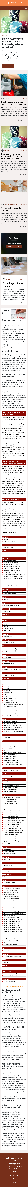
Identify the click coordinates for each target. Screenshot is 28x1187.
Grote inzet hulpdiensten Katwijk (11, 824)
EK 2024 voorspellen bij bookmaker (12, 968)
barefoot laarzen (7, 849)
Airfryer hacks (7, 750)
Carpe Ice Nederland (9, 851)
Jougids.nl (6, 686)
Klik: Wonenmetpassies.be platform (12, 842)
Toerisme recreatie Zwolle (10, 572)
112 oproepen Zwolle (9, 700)
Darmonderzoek (7, 657)
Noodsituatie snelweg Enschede (11, 896)
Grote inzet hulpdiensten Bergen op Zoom (14, 820)
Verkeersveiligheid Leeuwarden (11, 745)
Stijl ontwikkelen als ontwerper (11, 721)
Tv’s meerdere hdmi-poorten (10, 906)
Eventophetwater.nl (8, 708)
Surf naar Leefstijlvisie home (10, 582)
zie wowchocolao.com (9, 636)
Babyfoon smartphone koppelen (11, 902)
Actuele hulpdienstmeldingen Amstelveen (13, 935)
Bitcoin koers (7, 599)
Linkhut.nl (6, 683)
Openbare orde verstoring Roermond (12, 836)
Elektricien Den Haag (9, 663)
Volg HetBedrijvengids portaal (11, 762)
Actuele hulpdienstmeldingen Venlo (12, 927)
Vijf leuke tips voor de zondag (11, 209)
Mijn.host (6, 962)
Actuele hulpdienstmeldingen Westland (13, 919)
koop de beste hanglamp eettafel (11, 770)
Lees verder (8, 66)
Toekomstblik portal (8, 844)
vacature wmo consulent (9, 541)
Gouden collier (7, 737)
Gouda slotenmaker (17, 481)
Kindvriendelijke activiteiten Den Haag (13, 752)
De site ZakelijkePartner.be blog (11, 716)
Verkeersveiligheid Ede (9, 749)
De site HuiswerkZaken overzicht (11, 785)
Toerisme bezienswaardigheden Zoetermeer (14, 574)
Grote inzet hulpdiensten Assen (11, 816)
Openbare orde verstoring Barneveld (12, 834)
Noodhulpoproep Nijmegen (10, 807)
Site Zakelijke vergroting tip (10, 789)
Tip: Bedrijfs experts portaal (10, 853)
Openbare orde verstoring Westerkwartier (13, 830)
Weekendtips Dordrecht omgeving (12, 580)
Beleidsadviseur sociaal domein (11, 652)
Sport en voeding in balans (10, 560)
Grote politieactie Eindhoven (10, 801)
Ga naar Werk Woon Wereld (10, 586)
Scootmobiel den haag (9, 642)
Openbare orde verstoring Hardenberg (13, 832)
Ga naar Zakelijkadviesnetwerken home (13, 764)
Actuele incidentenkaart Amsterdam (12, 797)
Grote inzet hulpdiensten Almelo (11, 814)
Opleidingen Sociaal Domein (13, 284)
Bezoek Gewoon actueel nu (10, 783)
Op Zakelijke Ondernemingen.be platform (13, 731)
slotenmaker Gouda (16, 470)
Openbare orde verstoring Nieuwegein (13, 828)
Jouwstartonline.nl (8, 692)
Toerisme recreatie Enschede (11, 908)
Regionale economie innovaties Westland (13, 909)
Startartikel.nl (7, 681)
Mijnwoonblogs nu (8, 942)
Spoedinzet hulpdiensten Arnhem (11, 809)
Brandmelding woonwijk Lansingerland (13, 725)
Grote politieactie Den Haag (10, 799)
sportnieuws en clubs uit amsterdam (12, 888)
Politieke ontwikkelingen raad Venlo (12, 811)
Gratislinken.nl (7, 688)
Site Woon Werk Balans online (11, 584)
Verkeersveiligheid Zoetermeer (11, 743)
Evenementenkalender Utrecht (11, 564)
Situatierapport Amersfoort (10, 698)
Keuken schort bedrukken (10, 593)
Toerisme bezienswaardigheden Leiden (13, 578)
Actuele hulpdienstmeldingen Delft (12, 925)
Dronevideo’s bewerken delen (11, 702)
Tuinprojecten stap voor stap (10, 781)
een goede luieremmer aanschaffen (12, 555)
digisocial (6, 877)
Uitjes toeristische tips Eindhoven (11, 568)
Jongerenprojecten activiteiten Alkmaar (13, 911)
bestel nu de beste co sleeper (11, 553)
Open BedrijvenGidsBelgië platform (12, 710)
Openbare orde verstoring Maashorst (12, 840)
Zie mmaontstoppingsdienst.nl (11, 776)
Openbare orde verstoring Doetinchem (13, 838)
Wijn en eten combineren (10, 894)
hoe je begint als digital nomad (11, 890)
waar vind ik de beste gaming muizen (12, 669)
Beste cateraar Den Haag (10, 706)
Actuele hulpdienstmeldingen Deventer (13, 929)
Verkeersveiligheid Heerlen (10, 758)
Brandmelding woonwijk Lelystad (11, 973)
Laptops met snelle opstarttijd (11, 941)
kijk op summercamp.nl (9, 981)
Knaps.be (6, 685)
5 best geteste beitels (9, 675)
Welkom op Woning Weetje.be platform (13, 727)
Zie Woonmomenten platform (11, 714)
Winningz (6, 622)
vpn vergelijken (7, 950)
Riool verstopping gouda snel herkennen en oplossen (13, 103)
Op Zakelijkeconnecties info (10, 944)
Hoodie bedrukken (8, 591)
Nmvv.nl (5, 694)
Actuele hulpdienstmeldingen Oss (11, 933)
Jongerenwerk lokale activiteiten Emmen (13, 913)
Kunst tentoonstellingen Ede (10, 754)
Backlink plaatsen (14, 246)
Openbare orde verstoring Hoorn (11, 650)
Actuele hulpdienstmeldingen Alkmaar (13, 921)
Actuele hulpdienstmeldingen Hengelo (13, 939)
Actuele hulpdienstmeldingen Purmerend (13, 937)
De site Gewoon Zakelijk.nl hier (11, 760)
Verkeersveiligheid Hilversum (10, 756)
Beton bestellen (7, 611)
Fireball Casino (7, 630)
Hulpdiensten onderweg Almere (11, 805)
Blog (14, 1181)
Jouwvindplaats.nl (8, 696)
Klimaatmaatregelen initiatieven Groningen (14, 704)
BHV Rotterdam (7, 859)
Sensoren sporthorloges (9, 900)
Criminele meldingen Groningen (11, 803)
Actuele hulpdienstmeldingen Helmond (13, 931)
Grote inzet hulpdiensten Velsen (11, 818)
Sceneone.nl (7, 690)
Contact (14, 1182)
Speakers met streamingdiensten (11, 898)
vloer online (20, 417)
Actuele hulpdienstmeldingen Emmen (12, 923)
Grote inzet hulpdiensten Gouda (11, 813)
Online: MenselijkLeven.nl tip (10, 791)
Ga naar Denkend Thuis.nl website (12, 712)
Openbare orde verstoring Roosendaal (13, 648)
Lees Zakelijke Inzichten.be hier (11, 729)
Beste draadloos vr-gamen (10, 723)
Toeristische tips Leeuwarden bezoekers (13, 576)
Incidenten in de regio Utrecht (11, 892)
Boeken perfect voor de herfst (11, 562)
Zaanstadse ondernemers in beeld (12, 570)
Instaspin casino (7, 539)
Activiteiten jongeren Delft (10, 915)
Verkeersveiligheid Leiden (10, 747)
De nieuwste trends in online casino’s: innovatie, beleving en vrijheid (13, 156)
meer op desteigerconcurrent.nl (11, 605)
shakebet (6, 626)
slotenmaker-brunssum (9, 617)
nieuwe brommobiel (8, 547)
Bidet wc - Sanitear (8, 865)
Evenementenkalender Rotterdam (12, 566)
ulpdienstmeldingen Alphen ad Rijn (12, 917)
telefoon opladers (8, 871)
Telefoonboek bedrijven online (11, 975)
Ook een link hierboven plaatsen (14, 987)
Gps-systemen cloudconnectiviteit (12, 904)
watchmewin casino (8, 628)
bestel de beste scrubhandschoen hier (13, 956)
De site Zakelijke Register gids (11, 787)
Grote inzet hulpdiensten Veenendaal (12, 822)
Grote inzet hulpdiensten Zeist (11, 826)
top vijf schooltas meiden (9, 882)
